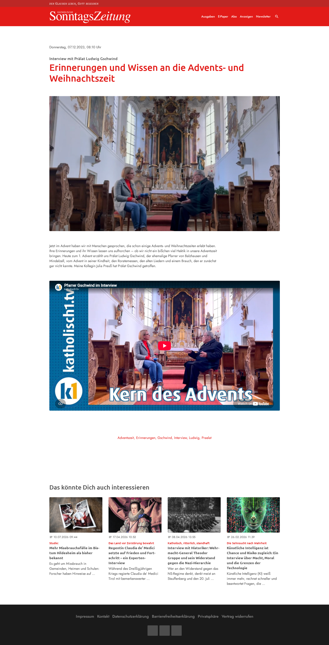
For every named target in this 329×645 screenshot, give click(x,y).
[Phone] (176, 630)
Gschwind (164, 437)
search (277, 16)
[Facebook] (153, 630)
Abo (234, 16)
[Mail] (164, 630)
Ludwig (194, 437)
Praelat (206, 437)
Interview (180, 437)
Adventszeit (126, 437)
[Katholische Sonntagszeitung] (90, 16)
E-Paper (223, 16)
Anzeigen (246, 16)
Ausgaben (208, 16)
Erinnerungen (145, 437)
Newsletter (263, 16)
